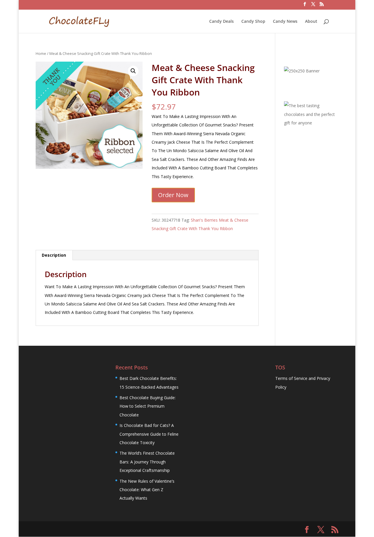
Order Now (173, 195)
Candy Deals (221, 21)
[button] (133, 71)
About (311, 21)
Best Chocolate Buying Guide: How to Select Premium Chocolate (148, 406)
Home (41, 53)
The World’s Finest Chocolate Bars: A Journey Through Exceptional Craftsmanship (147, 461)
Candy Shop (253, 21)
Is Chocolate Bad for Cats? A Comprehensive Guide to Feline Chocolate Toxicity (149, 434)
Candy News (285, 21)
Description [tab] (54, 255)
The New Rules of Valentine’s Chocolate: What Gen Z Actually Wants (147, 489)
